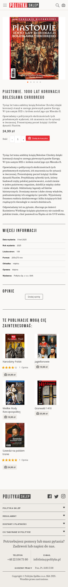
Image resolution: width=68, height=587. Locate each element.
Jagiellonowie (42, 361)
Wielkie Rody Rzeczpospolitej (11, 410)
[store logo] (32, 5)
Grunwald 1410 (43, 408)
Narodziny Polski (12, 361)
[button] (27, 82)
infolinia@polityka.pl (47, 559)
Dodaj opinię (34, 296)
